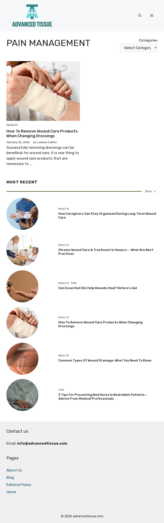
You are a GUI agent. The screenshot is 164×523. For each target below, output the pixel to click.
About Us (14, 470)
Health (12, 125)
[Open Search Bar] (140, 15)
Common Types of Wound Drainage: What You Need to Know (104, 360)
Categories (148, 40)
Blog (10, 477)
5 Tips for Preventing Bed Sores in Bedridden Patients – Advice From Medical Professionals (102, 397)
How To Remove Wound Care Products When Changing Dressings (42, 133)
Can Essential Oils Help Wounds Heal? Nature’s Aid (97, 288)
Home (11, 492)
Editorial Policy (18, 485)
